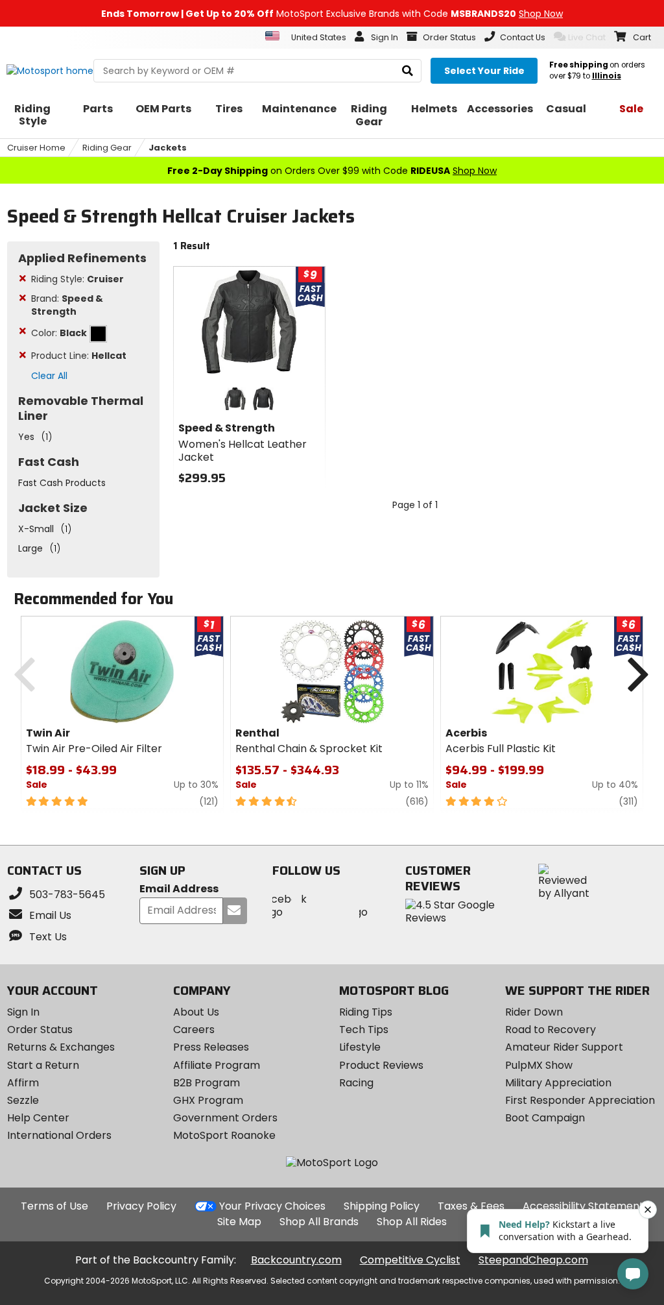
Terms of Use (54, 1206)
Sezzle (23, 1100)
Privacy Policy (141, 1206)
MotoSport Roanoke (224, 1135)
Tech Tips (363, 1029)
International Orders (59, 1135)
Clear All (49, 375)
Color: (59, 332)
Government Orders (225, 1117)
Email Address (179, 889)
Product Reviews (381, 1065)
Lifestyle (360, 1047)
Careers (194, 1029)
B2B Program (206, 1082)
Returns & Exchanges (61, 1047)
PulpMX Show (539, 1065)
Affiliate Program (216, 1065)
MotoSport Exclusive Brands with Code (332, 13)
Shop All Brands (319, 1221)
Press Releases (211, 1047)
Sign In (23, 1012)
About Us (196, 1012)
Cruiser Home (36, 147)
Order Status (40, 1029)
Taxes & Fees (471, 1206)
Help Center (38, 1117)
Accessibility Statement (583, 1206)
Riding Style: (77, 279)
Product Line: (78, 355)
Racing (356, 1082)
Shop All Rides (412, 1221)
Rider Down (534, 1012)
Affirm (23, 1082)
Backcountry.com (296, 1259)
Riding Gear (107, 147)
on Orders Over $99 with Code (332, 170)
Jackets (167, 147)
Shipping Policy (382, 1206)
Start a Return (43, 1065)
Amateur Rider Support (564, 1047)
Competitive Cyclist (410, 1259)
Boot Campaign (545, 1117)
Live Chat (587, 37)
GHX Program (208, 1100)
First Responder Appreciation (580, 1100)
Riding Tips (365, 1012)
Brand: (67, 305)
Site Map (239, 1221)
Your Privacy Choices (272, 1206)
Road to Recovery (550, 1029)
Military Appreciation (558, 1082)
